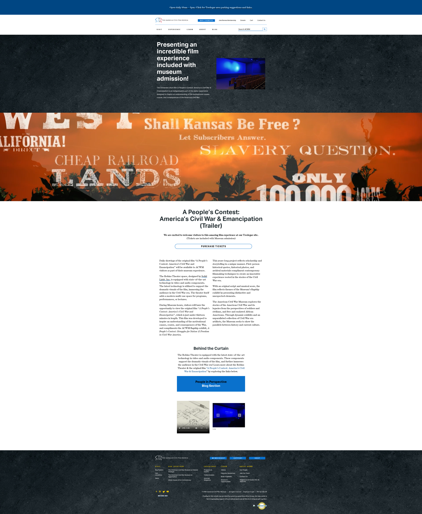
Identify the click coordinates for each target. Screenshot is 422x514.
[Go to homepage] (171, 458)
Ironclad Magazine (207, 479)
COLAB (264, 492)
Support (238, 458)
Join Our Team (245, 473)
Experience (174, 29)
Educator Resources (228, 473)
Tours (157, 478)
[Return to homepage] (171, 20)
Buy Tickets (206, 20)
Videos (223, 470)
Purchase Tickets (213, 246)
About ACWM (246, 466)
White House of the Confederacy (179, 480)
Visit (159, 29)
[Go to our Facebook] (156, 491)
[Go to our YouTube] (167, 491)
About (202, 29)
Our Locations (158, 474)
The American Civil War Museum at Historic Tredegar (183, 471)
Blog (214, 29)
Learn (190, 29)
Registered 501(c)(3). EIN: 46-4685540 (250, 480)
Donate (243, 20)
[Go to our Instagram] (160, 491)
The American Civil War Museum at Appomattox (180, 476)
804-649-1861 (163, 496)
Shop (257, 458)
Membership (218, 458)
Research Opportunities (225, 480)
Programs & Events (208, 471)
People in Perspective (211, 381)
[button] (239, 415)
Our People (243, 470)
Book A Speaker (226, 476)
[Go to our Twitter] (164, 492)
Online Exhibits (209, 475)
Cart (251, 20)
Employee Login (248, 492)
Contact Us (261, 20)
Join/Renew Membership (227, 20)
